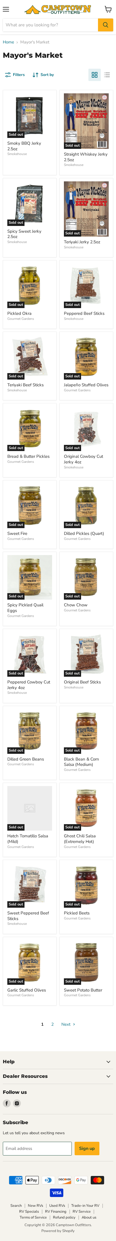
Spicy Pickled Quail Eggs (25, 607)
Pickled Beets (77, 913)
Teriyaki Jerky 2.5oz (82, 242)
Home (8, 42)
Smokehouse (17, 154)
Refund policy (64, 1217)
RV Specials (29, 1211)
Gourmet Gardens (20, 318)
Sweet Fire (17, 533)
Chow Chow (76, 605)
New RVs (35, 1205)
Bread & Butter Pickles (28, 456)
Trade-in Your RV (85, 1205)
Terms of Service (33, 1217)
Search (16, 1205)
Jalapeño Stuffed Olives (86, 385)
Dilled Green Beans (25, 759)
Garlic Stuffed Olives (26, 990)
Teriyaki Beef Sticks (25, 385)
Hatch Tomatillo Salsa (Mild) (27, 838)
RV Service (82, 1211)
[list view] (107, 75)
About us (89, 1217)
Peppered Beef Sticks (84, 313)
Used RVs (57, 1205)
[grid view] (94, 75)
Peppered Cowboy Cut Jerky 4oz (28, 684)
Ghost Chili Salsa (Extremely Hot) (80, 838)
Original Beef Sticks (82, 682)
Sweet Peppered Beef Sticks (28, 915)
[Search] (105, 25)
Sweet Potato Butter (83, 990)
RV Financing (55, 1211)
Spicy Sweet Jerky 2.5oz (24, 234)
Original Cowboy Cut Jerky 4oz (83, 459)
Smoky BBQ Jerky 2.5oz (24, 146)
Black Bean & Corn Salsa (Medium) (81, 762)
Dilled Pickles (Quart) (84, 533)
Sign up (87, 1148)
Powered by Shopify (58, 1230)
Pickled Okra (19, 313)
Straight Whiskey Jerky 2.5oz (86, 157)
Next (66, 1024)
